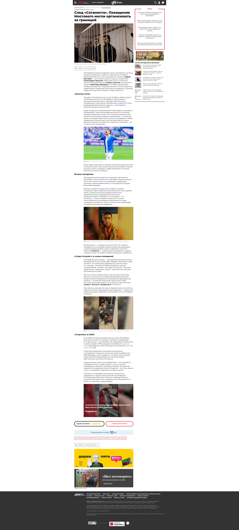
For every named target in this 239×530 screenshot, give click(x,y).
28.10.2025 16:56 (78, 7)
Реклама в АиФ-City (143, 495)
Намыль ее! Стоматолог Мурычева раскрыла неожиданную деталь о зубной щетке (153, 97)
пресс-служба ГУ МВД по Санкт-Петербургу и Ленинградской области (108, 241)
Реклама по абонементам (127, 495)
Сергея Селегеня (99, 181)
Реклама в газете (99, 495)
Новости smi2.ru (80, 488)
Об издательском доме (94, 494)
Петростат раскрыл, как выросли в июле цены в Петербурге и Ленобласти (150, 14)
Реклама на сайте (112, 495)
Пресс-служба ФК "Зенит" (94, 161)
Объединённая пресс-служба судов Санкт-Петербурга (90, 64)
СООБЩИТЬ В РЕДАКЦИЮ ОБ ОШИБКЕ (137, 497)
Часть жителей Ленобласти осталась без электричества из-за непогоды (150, 44)
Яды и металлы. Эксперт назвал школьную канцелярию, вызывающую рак (152, 66)
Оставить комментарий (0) (119, 423)
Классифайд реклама (93, 497)
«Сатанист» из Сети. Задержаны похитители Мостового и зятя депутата (108, 406)
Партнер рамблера (102, 523)
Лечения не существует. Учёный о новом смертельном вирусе (152, 84)
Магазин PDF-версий (118, 494)
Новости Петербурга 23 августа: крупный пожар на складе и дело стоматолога (149, 36)
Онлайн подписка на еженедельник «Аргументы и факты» (143, 494)
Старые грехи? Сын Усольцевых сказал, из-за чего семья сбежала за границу (153, 91)
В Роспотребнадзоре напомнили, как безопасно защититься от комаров (150, 21)
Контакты (89, 495)
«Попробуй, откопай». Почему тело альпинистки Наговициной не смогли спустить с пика (153, 79)
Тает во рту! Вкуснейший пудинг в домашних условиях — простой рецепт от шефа (153, 73)
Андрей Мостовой (125, 103)
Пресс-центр (106, 494)
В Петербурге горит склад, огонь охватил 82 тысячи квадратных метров (149, 29)
